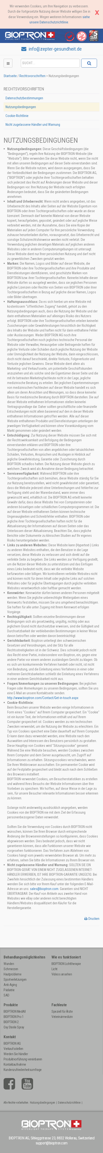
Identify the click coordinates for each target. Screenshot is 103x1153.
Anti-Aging (10, 985)
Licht (54, 969)
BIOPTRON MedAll (15, 1011)
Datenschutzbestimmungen (24, 98)
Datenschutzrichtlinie (69, 1102)
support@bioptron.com (52, 1143)
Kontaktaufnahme (15, 1064)
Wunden (9, 964)
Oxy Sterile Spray (14, 1027)
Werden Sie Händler (16, 1054)
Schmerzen (11, 969)
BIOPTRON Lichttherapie (66, 964)
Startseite (10, 76)
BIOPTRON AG (12, 1043)
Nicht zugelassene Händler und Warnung (33, 124)
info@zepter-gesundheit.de (55, 49)
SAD (6, 995)
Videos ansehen (62, 974)
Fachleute (59, 1005)
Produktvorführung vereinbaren (23, 1059)
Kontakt (10, 1037)
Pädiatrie (9, 990)
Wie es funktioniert (66, 957)
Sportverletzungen (15, 979)
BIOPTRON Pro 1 (13, 1017)
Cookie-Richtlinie (17, 116)
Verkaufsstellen (13, 1049)
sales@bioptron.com (44, 889)
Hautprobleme (12, 974)
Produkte (11, 1005)
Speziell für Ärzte (62, 1011)
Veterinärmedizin (62, 1017)
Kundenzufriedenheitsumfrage (23, 1070)
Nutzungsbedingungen (21, 107)
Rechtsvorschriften (32, 76)
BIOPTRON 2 (11, 1022)
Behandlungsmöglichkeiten (24, 957)
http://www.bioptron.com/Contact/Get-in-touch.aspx (42, 698)
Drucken (93, 919)
